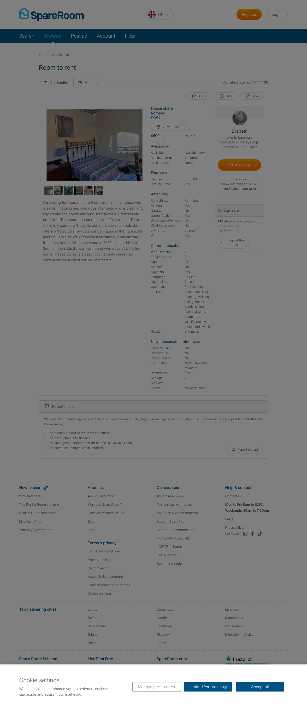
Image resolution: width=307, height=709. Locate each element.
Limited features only (208, 686)
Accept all (260, 686)
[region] (153, 686)
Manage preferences (156, 686)
